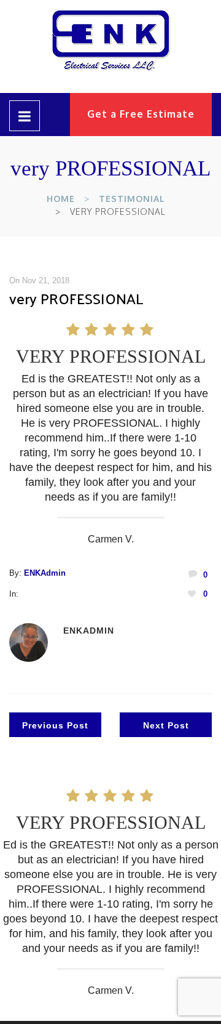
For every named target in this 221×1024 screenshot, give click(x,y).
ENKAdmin (45, 573)
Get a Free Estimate (141, 114)
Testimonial (132, 198)
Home (61, 198)
